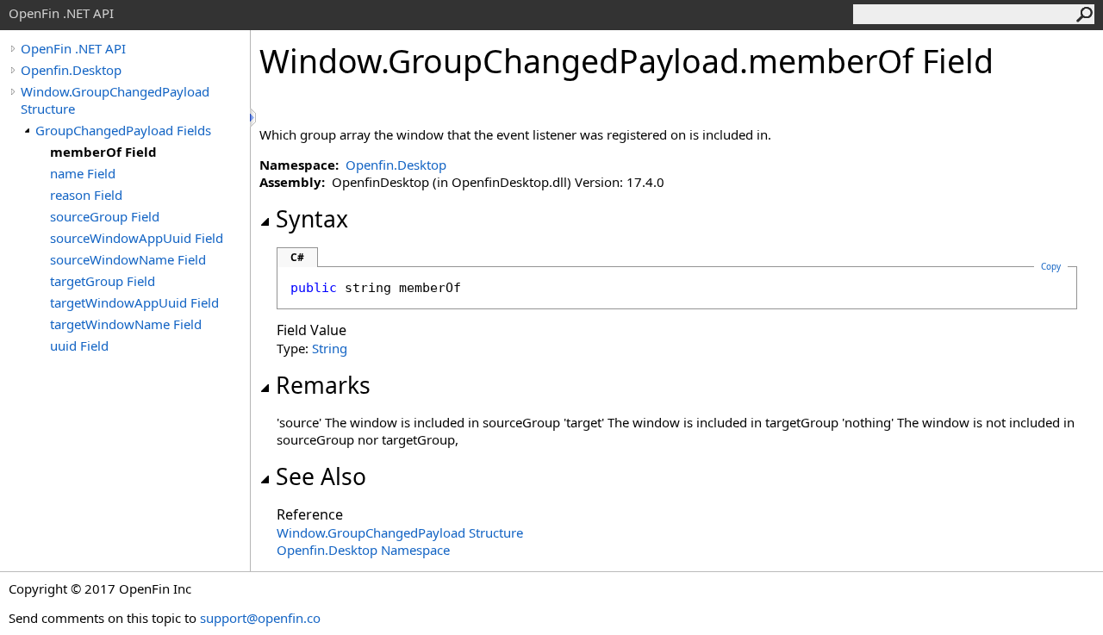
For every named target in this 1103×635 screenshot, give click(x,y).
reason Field (86, 194)
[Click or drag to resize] (254, 118)
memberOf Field (103, 151)
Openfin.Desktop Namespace (363, 549)
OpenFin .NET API (73, 48)
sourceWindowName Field (128, 259)
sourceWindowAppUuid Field (136, 237)
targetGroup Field (102, 280)
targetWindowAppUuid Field (134, 302)
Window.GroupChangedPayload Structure (115, 100)
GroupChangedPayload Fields (123, 130)
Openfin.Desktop (71, 69)
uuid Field (79, 345)
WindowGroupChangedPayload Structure (400, 532)
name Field (82, 173)
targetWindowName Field (126, 324)
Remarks (323, 385)
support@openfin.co (260, 617)
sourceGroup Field (104, 216)
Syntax (312, 218)
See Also (321, 476)
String (329, 348)
